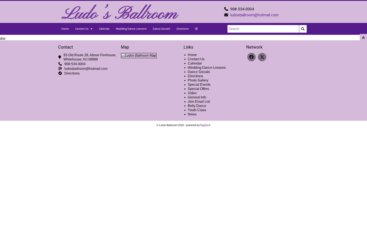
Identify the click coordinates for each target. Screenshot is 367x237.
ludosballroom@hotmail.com (254, 15)
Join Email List (199, 101)
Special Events (199, 84)
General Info (197, 97)
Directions (182, 28)
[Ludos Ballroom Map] (139, 55)
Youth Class (197, 110)
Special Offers (198, 89)
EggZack (205, 125)
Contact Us (82, 28)
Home (65, 28)
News (192, 114)
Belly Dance (197, 106)
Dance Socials (161, 28)
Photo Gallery (198, 80)
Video (192, 93)
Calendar (104, 28)
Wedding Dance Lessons (131, 28)
